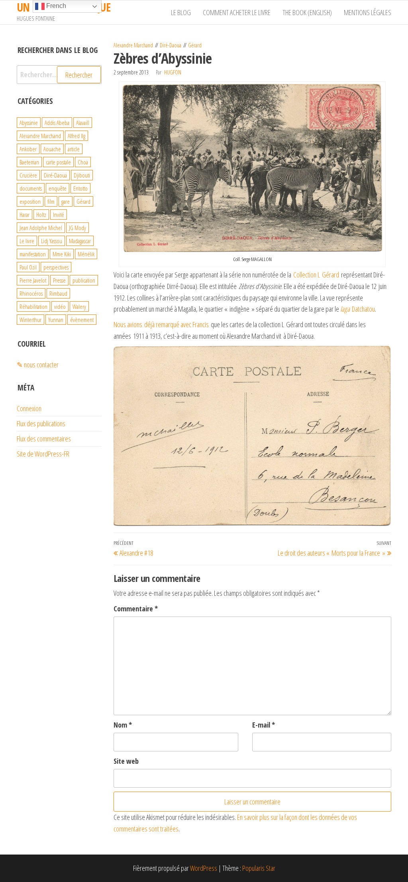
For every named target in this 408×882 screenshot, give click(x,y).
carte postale (58, 162)
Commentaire (136, 608)
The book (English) (307, 12)
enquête (58, 188)
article (74, 149)
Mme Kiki (62, 254)
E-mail (263, 725)
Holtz (41, 215)
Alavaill (82, 123)
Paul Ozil (28, 267)
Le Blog (181, 12)
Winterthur (30, 320)
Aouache (52, 149)
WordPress (203, 868)
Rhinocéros (31, 293)
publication (84, 280)
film (51, 201)
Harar (24, 215)
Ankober (28, 149)
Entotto (80, 188)
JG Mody (77, 228)
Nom (123, 725)
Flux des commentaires (44, 438)
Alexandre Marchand (133, 45)
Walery (79, 306)
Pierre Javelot (33, 280)
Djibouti (82, 175)
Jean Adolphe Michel (41, 228)
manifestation (33, 254)
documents (31, 188)
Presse (59, 280)
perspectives (56, 267)
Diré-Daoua (170, 45)
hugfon (172, 72)
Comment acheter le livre (237, 12)
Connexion (29, 408)
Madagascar (80, 241)
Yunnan (55, 320)
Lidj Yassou (51, 241)
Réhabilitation (33, 306)
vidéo (60, 306)
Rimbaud (58, 293)
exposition (30, 201)
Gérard (195, 45)
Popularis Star (258, 868)
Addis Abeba (57, 123)
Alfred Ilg (76, 136)
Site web (126, 761)
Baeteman (29, 162)
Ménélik (86, 254)
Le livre (27, 241)
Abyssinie (29, 123)
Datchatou (357, 309)
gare (65, 201)
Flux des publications (41, 423)
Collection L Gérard (316, 274)
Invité (58, 215)
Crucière (28, 175)
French (55, 5)
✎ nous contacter (38, 364)
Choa (83, 162)
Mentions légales (367, 12)
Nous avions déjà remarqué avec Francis (161, 324)
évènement (82, 320)
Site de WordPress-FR (43, 454)
